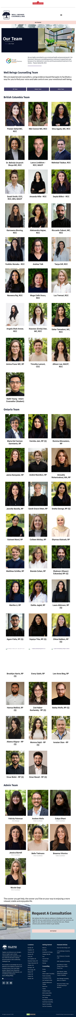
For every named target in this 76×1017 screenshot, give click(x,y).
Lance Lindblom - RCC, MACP (38, 164)
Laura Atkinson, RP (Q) (61, 606)
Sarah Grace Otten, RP (38, 508)
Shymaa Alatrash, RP (61, 539)
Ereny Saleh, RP (38, 673)
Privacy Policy (9, 975)
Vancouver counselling (41, 59)
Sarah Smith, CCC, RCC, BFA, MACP (15, 198)
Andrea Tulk (38, 264)
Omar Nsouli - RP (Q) (38, 777)
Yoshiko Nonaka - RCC (15, 264)
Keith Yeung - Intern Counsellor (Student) (15, 400)
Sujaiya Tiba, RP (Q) (37, 639)
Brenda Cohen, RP (38, 571)
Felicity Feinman (15, 818)
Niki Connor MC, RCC (38, 128)
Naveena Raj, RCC (15, 295)
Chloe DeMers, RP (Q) (61, 640)
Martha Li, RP (15, 605)
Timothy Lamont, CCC (38, 365)
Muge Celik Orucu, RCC (38, 296)
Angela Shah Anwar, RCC (15, 330)
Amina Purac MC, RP (15, 364)
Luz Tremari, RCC (61, 295)
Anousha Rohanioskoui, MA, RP (61, 476)
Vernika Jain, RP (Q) (38, 441)
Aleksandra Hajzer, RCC (38, 231)
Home (6, 43)
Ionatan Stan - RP (60, 742)
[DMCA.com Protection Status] (31, 1014)
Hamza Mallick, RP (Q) (15, 709)
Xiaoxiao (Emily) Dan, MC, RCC (38, 330)
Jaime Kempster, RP (15, 475)
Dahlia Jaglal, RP (38, 605)
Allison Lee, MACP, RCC (61, 365)
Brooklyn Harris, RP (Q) (15, 675)
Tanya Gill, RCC (61, 264)
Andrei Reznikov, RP (38, 475)
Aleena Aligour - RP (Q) (15, 743)
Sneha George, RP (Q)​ (61, 508)
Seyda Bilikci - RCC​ (61, 196)
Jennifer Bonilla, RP (14, 508)
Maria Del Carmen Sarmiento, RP (15, 442)
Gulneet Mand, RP (15, 539)
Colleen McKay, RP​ (38, 539)
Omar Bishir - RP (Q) (15, 777)
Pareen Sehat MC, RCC (15, 130)
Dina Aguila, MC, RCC (61, 128)
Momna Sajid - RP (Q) (38, 743)
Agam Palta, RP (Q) (15, 639)
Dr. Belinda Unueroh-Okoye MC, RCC (15, 164)
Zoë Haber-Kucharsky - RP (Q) (38, 709)
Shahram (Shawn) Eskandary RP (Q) (61, 572)
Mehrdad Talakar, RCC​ (61, 162)
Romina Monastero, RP (61, 442)
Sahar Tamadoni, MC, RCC (61, 330)
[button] (61, 15)
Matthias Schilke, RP (15, 571)
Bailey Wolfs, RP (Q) (60, 707)
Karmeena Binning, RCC (15, 231)
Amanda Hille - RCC (38, 196)
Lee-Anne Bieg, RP (61, 673)
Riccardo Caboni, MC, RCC (61, 231)
